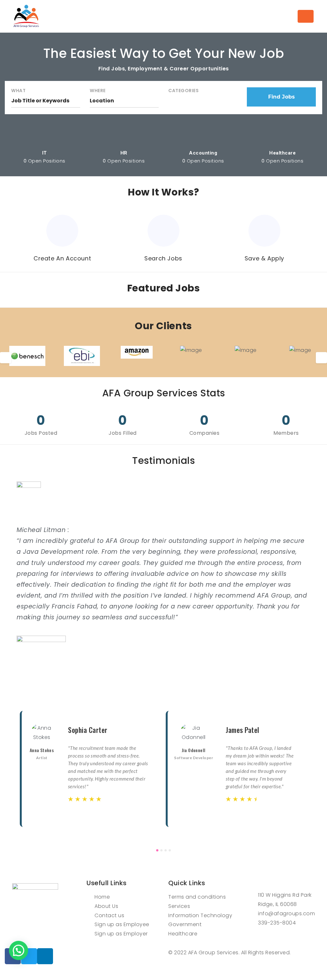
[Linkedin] (45, 956)
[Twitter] (29, 956)
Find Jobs (281, 97)
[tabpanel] (90, 769)
